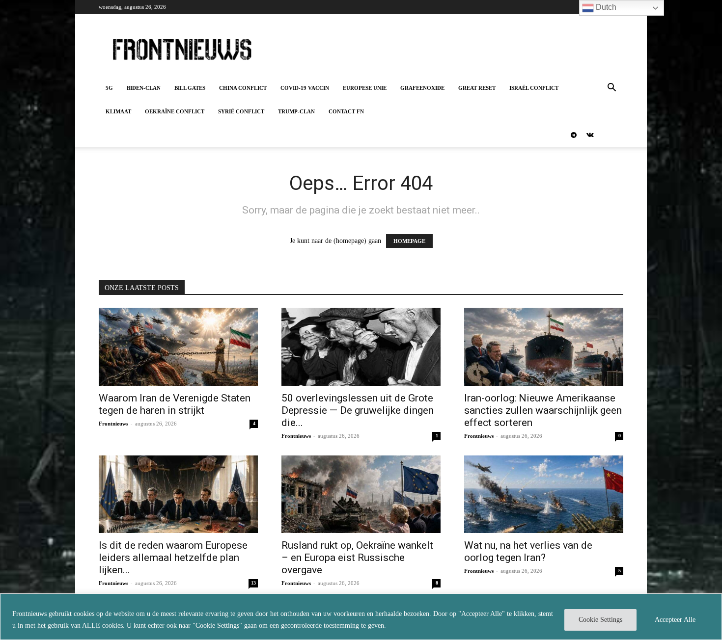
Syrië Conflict (241, 111)
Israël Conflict (533, 88)
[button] (611, 88)
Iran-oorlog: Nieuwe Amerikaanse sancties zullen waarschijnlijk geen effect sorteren (543, 410)
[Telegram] (573, 135)
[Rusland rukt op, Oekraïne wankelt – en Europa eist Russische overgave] (361, 494)
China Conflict (243, 88)
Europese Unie (365, 88)
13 (253, 583)
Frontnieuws (113, 424)
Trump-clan (296, 111)
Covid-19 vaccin (304, 88)
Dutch (605, 7)
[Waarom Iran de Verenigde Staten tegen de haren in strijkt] (178, 347)
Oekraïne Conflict (174, 111)
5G (109, 88)
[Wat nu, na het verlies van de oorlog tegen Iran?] (543, 494)
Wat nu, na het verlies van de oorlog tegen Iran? (528, 551)
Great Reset (477, 88)
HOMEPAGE (409, 241)
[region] (361, 616)
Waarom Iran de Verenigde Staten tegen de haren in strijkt (174, 404)
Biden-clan (144, 88)
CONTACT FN (346, 111)
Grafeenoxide (422, 88)
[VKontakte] (590, 135)
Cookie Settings (600, 619)
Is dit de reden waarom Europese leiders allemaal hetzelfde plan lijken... (173, 557)
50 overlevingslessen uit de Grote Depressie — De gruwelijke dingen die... (357, 410)
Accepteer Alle (675, 619)
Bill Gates (189, 88)
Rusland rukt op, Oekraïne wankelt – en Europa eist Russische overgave (357, 557)
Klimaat (118, 111)
